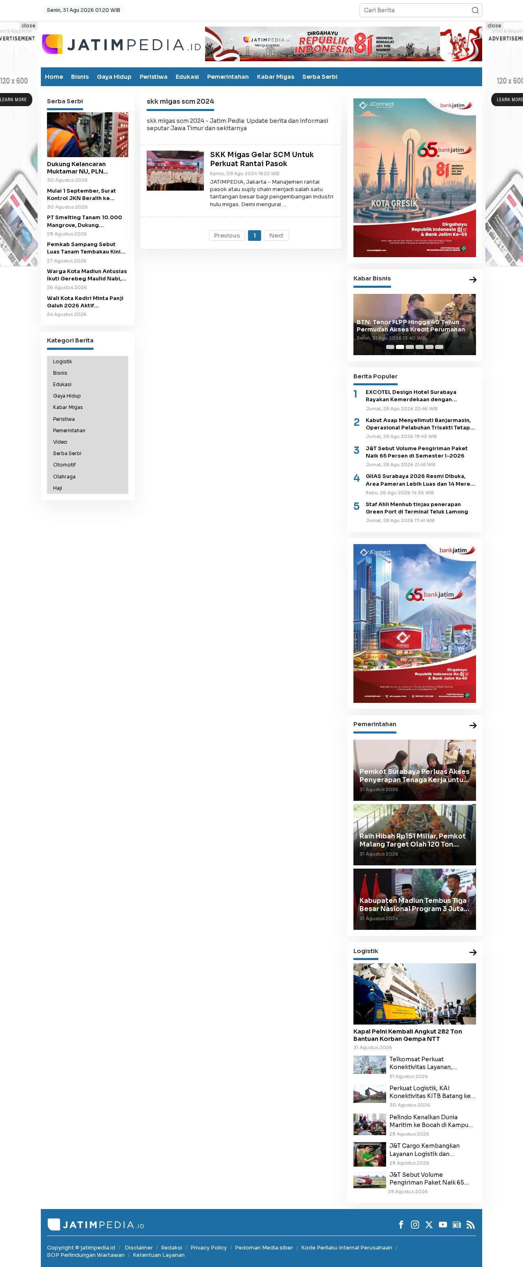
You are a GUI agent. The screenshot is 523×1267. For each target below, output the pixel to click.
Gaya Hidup (114, 76)
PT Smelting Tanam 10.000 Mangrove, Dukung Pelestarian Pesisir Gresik (84, 221)
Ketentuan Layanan (159, 1254)
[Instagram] (415, 1224)
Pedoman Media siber (264, 1247)
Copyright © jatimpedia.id (81, 1247)
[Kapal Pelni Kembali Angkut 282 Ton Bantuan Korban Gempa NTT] (414, 994)
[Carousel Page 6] (439, 347)
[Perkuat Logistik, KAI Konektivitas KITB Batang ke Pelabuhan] (369, 1093)
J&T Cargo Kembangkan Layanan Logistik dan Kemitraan (424, 1150)
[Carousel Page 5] (429, 347)
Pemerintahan (228, 76)
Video (60, 442)
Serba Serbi (319, 76)
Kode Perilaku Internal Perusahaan (346, 1247)
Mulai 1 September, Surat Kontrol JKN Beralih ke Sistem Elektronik (81, 194)
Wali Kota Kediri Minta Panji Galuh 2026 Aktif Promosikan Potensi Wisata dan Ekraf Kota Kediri (85, 302)
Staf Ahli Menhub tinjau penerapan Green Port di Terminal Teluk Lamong (417, 508)
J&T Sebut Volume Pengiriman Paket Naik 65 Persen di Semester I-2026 (417, 452)
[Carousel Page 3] (410, 347)
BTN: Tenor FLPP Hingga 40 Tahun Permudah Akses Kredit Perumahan (411, 325)
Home (54, 76)
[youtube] (443, 1224)
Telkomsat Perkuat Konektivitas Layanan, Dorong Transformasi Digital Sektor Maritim (431, 1063)
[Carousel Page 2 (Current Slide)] (400, 347)
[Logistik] (473, 953)
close (29, 25)
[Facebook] (401, 1224)
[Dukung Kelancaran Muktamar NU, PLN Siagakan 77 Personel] (87, 134)
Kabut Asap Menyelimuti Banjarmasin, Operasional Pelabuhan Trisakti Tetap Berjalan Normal (418, 424)
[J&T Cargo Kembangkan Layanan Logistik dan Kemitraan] (369, 1154)
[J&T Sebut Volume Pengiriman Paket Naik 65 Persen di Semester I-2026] (369, 1179)
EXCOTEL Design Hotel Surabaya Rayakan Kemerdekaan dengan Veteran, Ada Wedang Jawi (411, 396)
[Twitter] (429, 1224)
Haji (57, 488)
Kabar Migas (275, 76)
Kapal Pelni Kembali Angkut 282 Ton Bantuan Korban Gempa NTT (407, 1035)
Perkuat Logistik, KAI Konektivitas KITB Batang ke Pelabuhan (430, 1092)
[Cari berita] (475, 10)
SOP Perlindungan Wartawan (86, 1254)
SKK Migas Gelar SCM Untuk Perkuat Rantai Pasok (262, 159)
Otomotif (64, 465)
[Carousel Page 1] (390, 347)
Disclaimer (139, 1247)
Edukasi (187, 76)
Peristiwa (154, 76)
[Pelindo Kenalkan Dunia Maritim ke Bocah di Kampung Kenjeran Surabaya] (369, 1123)
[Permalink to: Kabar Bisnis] (473, 280)
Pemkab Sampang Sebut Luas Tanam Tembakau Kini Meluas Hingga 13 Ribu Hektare (84, 248)
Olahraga (64, 476)
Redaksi (171, 1247)
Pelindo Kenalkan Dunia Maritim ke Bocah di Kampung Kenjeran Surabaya (432, 1121)
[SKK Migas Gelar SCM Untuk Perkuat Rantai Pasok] (175, 170)
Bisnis (80, 76)
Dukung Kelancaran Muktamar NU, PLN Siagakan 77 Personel (80, 167)
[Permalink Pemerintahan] (473, 726)
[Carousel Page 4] (420, 347)
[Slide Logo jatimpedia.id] (121, 43)
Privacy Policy (208, 1247)
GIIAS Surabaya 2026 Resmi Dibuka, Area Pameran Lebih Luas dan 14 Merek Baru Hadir (420, 480)
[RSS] (470, 1224)
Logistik (62, 361)
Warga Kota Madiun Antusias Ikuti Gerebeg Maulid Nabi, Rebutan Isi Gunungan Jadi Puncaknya (87, 275)
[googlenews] (456, 1224)
